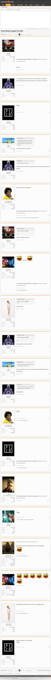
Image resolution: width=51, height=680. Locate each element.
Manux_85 (8, 555)
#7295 (49, 500)
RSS (49, 676)
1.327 (14, 325)
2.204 (14, 498)
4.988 (14, 244)
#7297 (49, 553)
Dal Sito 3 (40, 28)
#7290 (49, 346)
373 (14, 246)
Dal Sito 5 (47, 28)
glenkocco (8, 269)
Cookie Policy (49, 677)
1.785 (14, 207)
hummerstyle (8, 201)
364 (17, 34)
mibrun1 (9, 53)
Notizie (31, 4)
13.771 (14, 205)
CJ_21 (15, 32)
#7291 (49, 373)
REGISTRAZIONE (29, 28)
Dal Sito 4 (44, 28)
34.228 (14, 273)
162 (14, 530)
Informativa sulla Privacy (42, 677)
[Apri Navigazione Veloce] (49, 9)
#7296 (49, 517)
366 (21, 34)
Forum (8, 4)
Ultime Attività (20, 4)
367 (23, 34)
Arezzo (14, 247)
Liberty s (8, 121)
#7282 (49, 85)
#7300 (49, 647)
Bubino (8, 524)
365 (19, 34)
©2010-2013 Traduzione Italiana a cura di (9, 678)
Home (3, 4)
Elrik (8, 494)
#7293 (49, 418)
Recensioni (37, 4)
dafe (9, 145)
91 (14, 96)
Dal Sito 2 (37, 28)
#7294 (49, 465)
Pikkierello (25, 217)
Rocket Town (13, 563)
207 (14, 500)
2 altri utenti (29, 217)
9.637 (14, 275)
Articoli (43, 4)
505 (14, 149)
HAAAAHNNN (13, 432)
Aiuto (26, 4)
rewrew (18, 467)
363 (16, 34)
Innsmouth (13, 501)
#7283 (49, 112)
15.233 (14, 462)
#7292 (49, 394)
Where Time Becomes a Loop (10, 594)
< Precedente (9, 34)
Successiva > (30, 34)
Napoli (14, 129)
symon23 (8, 90)
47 (14, 375)
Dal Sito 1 (34, 28)
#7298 (49, 585)
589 (26, 34)
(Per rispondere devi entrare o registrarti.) (44, 670)
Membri (13, 4)
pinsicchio (18, 217)
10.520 (14, 628)
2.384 (14, 128)
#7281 (49, 69)
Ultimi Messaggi (4, 7)
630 (14, 94)
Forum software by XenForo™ (9, 677)
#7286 (49, 215)
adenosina (22, 217)
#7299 (49, 611)
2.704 (14, 528)
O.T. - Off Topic (7, 32)
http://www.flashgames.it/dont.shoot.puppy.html (26, 541)
